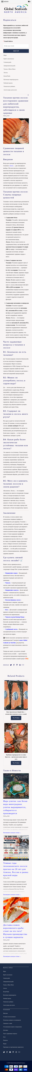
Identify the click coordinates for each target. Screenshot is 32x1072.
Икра (5, 55)
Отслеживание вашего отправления (12, 1026)
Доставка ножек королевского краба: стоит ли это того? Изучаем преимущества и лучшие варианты (15, 931)
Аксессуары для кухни (10, 90)
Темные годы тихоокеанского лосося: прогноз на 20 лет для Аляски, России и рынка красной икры (15, 869)
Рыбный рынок (8, 83)
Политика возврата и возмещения (12, 1020)
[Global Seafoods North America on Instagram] (16, 1052)
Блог (4, 1037)
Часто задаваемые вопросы (10, 1033)
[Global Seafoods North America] (16, 9)
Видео (4, 1043)
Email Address (8, 41)
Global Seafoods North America (17, 1063)
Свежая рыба (7, 62)
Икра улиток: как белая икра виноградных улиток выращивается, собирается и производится (15, 807)
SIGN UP (16, 51)
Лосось (6, 72)
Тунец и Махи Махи (9, 69)
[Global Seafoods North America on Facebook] (7, 1052)
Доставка (5, 1030)
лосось (11, 165)
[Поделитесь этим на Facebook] (13, 665)
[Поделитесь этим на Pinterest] (16, 665)
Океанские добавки (9, 86)
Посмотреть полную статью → (12, 832)
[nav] (4, 1)
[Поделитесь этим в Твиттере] (10, 665)
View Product (16, 718)
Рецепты (5, 1040)
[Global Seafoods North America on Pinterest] (13, 1052)
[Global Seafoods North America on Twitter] (4, 1052)
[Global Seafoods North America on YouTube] (10, 1052)
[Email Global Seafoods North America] (19, 1052)
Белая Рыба (7, 76)
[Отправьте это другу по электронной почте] (23, 665)
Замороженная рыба (9, 65)
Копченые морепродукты (11, 79)
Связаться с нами (7, 1023)
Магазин (5, 1013)
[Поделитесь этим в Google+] (19, 665)
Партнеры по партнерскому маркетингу (13, 1047)
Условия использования (9, 1016)
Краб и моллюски (9, 58)
